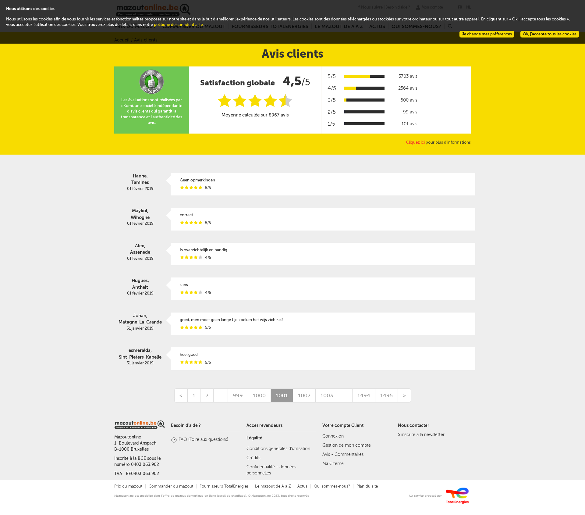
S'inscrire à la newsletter (421, 434)
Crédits (253, 457)
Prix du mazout (128, 486)
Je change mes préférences (487, 34)
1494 (363, 395)
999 (238, 395)
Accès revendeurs (264, 425)
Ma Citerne (333, 463)
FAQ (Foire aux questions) (203, 439)
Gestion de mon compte (346, 445)
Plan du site (367, 486)
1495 (386, 395)
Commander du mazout (171, 486)
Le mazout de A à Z (273, 486)
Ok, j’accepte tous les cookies (549, 34)
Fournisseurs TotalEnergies (224, 486)
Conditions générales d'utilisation (278, 448)
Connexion (333, 436)
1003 (327, 395)
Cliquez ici (415, 142)
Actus (302, 486)
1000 (259, 395)
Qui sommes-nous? (332, 486)
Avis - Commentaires (342, 454)
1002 (304, 395)
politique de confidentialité (178, 24)
